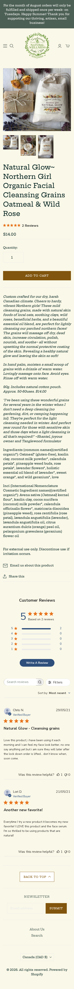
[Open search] (12, 46)
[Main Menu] (5, 46)
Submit (56, 908)
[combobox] (54, 693)
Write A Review (37, 663)
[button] (37, 877)
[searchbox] (20, 682)
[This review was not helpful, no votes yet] (65, 774)
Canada (35, 957)
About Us (37, 929)
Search (37, 935)
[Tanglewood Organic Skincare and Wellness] (37, 45)
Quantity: (10, 247)
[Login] (60, 46)
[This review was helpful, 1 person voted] (58, 774)
